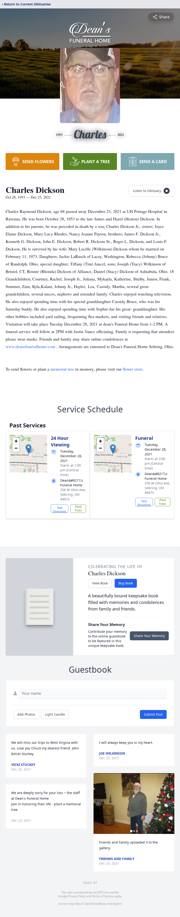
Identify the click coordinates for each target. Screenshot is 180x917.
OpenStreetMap (95, 904)
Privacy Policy (77, 896)
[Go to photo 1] (131, 831)
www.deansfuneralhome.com (31, 346)
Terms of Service (103, 896)
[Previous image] (98, 803)
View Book (100, 583)
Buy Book (126, 583)
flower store (132, 369)
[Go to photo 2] (134, 831)
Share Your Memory (149, 635)
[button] (28, 449)
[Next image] (169, 803)
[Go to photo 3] (137, 831)
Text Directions (59, 509)
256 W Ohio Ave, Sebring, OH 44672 (73, 494)
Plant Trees (78, 508)
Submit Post (153, 714)
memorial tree (62, 369)
